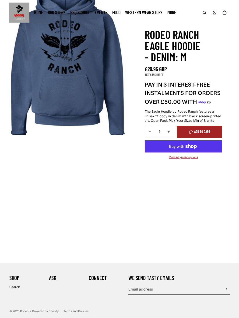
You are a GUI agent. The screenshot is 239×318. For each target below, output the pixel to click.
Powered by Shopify (45, 311)
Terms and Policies (75, 311)
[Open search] (204, 12)
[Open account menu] (214, 12)
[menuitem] (172, 12)
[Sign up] (225, 289)
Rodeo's (25, 311)
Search (14, 287)
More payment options (183, 157)
